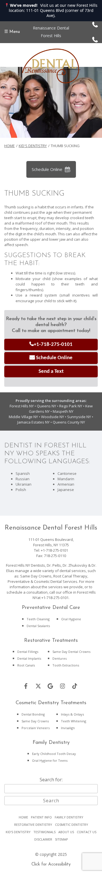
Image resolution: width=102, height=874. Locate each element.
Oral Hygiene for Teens (49, 760)
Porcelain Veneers (36, 728)
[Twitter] (38, 686)
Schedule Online (47, 169)
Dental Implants (29, 658)
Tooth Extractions (65, 665)
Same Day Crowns (35, 721)
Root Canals (26, 665)
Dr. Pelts (54, 565)
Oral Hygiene (71, 619)
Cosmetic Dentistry (71, 824)
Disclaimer (43, 839)
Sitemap (61, 839)
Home (9, 145)
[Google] (50, 686)
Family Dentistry (69, 817)
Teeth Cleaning (38, 619)
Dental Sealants (38, 626)
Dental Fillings (27, 651)
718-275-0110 (55, 555)
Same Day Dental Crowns (71, 651)
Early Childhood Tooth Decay (54, 754)
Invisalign (68, 728)
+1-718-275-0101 (53, 344)
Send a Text (51, 371)
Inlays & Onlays (72, 714)
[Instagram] (62, 686)
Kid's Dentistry (33, 145)
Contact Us (86, 832)
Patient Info (41, 817)
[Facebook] (26, 686)
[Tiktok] (74, 686)
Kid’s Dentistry (18, 832)
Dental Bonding (33, 714)
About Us (66, 832)
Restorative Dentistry (33, 824)
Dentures (59, 658)
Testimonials (44, 832)
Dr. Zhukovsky (75, 565)
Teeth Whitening (73, 721)
